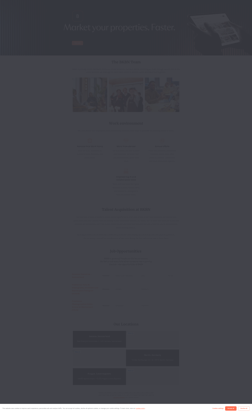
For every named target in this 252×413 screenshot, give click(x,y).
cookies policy (140, 408)
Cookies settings (218, 408)
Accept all (230, 408)
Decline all (243, 408)
